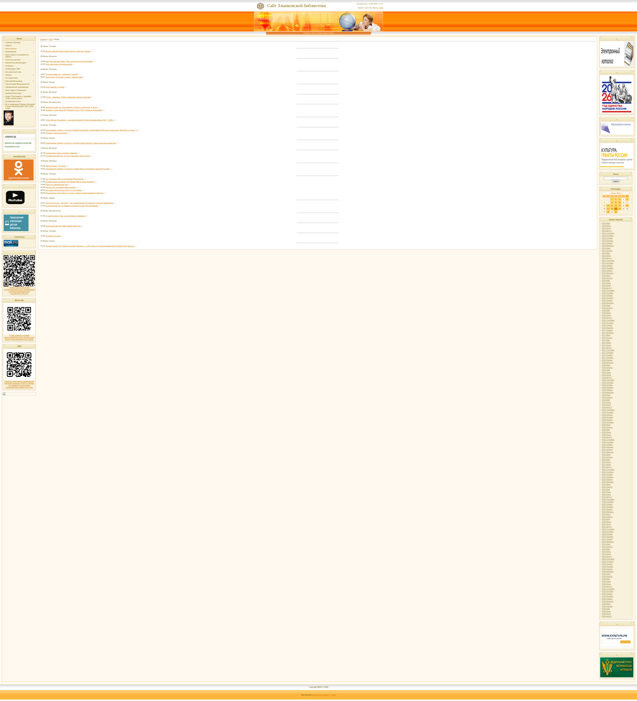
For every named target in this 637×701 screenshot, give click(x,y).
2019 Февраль (608, 392)
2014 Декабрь (607, 268)
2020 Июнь (606, 432)
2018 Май (606, 370)
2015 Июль (606, 286)
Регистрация (322, 33)
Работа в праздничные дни (56, 185)
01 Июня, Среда (47, 241)
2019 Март (606, 395)
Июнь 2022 (615, 193)
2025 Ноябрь (607, 594)
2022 (51, 39)
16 (616, 206)
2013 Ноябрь (607, 238)
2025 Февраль (608, 572)
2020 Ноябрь (607, 445)
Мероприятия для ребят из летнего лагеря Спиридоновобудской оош (74, 193)
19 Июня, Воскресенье (50, 102)
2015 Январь (607, 271)
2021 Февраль (608, 452)
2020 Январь (607, 420)
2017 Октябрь (607, 353)
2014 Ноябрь (607, 266)
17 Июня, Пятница (48, 115)
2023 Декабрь (607, 537)
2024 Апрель (607, 547)
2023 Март (606, 514)
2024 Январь (607, 539)
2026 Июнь (606, 611)
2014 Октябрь (607, 263)
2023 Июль (606, 524)
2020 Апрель (607, 427)
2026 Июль (606, 614)
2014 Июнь (606, 256)
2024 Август (607, 557)
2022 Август (607, 497)
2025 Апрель (607, 576)
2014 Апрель (607, 251)
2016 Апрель (607, 308)
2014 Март (606, 248)
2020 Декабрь (607, 447)
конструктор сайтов (320, 695)
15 (612, 206)
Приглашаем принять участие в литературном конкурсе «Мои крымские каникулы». (81, 143)
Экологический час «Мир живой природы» (63, 226)
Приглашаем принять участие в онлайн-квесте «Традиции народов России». (77, 169)
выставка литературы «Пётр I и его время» (63, 190)
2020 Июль (606, 435)
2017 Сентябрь (608, 350)
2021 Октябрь (607, 472)
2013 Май (606, 223)
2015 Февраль (608, 273)
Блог (314, 33)
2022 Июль (606, 494)
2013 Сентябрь (608, 233)
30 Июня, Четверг (48, 46)
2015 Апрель (607, 278)
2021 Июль (606, 465)
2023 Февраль (608, 512)
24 (620, 209)
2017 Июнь (606, 343)
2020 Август (607, 437)
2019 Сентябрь (608, 410)
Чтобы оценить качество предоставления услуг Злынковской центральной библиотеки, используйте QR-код (19, 290)
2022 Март (606, 484)
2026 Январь (607, 599)
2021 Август (607, 467)
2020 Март (606, 425)
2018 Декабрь (607, 387)
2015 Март (606, 276)
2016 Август (607, 318)
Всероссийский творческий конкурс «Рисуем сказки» (68, 51)
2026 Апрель (607, 606)
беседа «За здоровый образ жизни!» (60, 187)
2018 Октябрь (607, 382)
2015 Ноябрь (607, 295)
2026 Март (606, 604)
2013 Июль (606, 228)
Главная (307, 33)
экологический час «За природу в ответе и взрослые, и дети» (71, 107)
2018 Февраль (608, 363)
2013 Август (607, 231)
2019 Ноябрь (607, 415)
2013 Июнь (606, 226)
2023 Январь (607, 509)
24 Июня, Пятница (48, 69)
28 (608, 212)
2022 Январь (607, 479)
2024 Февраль (608, 542)
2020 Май (606, 430)
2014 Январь (607, 243)
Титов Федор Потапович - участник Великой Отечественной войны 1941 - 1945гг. (79, 120)
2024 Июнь (606, 552)
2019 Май (606, 400)
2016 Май (606, 310)
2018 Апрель (607, 368)
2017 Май (606, 340)
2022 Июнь (606, 492)
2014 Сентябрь (608, 261)
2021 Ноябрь (607, 475)
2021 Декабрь (607, 477)
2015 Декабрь (607, 298)
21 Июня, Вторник (48, 92)
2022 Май (606, 489)
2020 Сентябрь (608, 440)
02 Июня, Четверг (48, 231)
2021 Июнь (606, 462)
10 (620, 202)
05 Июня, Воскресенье (50, 211)
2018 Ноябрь (607, 385)
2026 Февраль (608, 601)
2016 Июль (606, 315)
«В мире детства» (53, 236)
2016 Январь (607, 300)
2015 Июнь (606, 283)
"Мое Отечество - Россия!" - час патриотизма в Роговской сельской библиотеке (79, 203)
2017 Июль (606, 345)
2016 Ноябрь (607, 325)
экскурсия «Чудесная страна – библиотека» (64, 77)
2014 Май (606, 253)
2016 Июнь (606, 313)
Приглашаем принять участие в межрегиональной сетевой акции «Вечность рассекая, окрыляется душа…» (91, 130)
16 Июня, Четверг (48, 125)
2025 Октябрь (607, 591)
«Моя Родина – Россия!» (55, 166)
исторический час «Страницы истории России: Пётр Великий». (72, 206)
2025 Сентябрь (608, 589)
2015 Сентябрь (608, 290)
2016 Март (606, 305)
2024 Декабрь (607, 567)
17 (620, 206)
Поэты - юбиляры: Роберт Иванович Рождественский (67, 97)
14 (608, 206)
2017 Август (607, 348)
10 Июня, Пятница (48, 161)
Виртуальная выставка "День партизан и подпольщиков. (69, 61)
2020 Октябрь (607, 442)
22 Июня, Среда (47, 82)
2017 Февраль (608, 333)
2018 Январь (607, 360)
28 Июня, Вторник (48, 56)
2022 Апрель (607, 487)
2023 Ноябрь (607, 534)
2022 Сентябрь (608, 499)
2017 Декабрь (607, 358)
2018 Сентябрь (608, 380)
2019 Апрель (607, 397)
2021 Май (606, 460)
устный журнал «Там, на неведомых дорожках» (65, 216)
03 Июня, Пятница (48, 221)
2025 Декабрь (607, 596)
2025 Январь (607, 569)
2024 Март (606, 544)
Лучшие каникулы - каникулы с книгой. (61, 74)
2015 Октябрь (607, 293)
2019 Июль (606, 405)
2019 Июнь (606, 402)
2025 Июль (606, 584)
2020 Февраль (608, 422)
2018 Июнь (606, 373)
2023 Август (607, 527)
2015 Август (607, 288)
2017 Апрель (607, 338)
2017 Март (606, 335)
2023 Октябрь (607, 532)
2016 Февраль (608, 303)
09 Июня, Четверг (48, 174)
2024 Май (606, 549)
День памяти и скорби (54, 87)
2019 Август (607, 407)
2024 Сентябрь (608, 559)
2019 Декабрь (607, 417)
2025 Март (606, 574)
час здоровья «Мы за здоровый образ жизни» (64, 179)
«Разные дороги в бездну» (56, 133)
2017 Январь (607, 330)
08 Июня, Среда (47, 198)
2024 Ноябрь (607, 564)
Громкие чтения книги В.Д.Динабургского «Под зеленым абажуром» (73, 110)
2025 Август (607, 586)
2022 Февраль (608, 482)
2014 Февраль (608, 246)
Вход (331, 33)
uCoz (333, 695)
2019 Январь (607, 390)
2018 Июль (606, 375)
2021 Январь (607, 450)
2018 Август (607, 378)
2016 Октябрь (607, 323)
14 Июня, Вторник (48, 148)
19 (627, 206)
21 (608, 209)
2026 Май (606, 609)
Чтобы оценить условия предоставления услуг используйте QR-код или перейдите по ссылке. (19, 337)
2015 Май (606, 281)
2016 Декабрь (607, 328)
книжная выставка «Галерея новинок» (61, 153)
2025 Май (606, 579)
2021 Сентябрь (608, 470)
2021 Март (606, 455)
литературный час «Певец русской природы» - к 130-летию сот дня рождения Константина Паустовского (89, 246)
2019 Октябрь (607, 412)
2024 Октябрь (607, 562)
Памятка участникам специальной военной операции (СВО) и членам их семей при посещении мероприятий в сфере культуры (19, 384)
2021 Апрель (607, 457)
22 (612, 209)
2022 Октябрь (607, 502)
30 (616, 212)
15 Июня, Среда (47, 138)
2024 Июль (606, 554)
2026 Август (607, 616)
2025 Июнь (606, 581)
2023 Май (606, 519)
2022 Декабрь (607, 507)
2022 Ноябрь (607, 504)
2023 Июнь (606, 522)
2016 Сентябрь (608, 320)
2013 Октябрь (607, 236)
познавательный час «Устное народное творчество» (67, 156)
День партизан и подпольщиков (58, 64)
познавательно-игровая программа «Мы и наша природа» (69, 182)
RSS (381, 8)
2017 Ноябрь (607, 355)
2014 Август (607, 258)
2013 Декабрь (607, 241)
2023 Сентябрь (608, 529)
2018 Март (606, 365)
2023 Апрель (607, 517)
